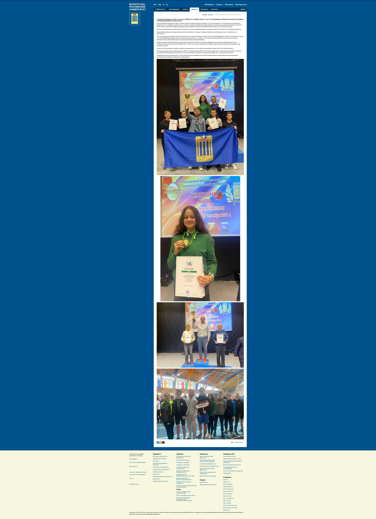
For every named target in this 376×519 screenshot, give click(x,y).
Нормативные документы (161, 469)
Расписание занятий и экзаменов (183, 457)
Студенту (219, 4)
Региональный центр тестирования (230, 467)
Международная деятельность (163, 476)
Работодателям (241, 4)
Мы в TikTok (227, 500)
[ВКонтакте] (158, 442)
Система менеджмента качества (160, 464)
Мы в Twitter (227, 503)
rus (155, 4)
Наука (185, 9)
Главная (204, 14)
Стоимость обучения (183, 464)
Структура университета (161, 467)
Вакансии (226, 510)
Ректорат (156, 461)
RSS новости (133, 466)
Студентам (179, 454)
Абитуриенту (209, 4)
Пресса (225, 479)
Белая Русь (156, 479)
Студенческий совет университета (182, 467)
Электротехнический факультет (206, 457)
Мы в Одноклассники (230, 505)
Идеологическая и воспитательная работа (184, 479)
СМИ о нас (226, 482)
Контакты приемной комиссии (233, 471)
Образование (174, 9)
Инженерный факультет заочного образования (207, 460)
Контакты (204, 9)
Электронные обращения (137, 474)
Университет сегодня (159, 458)
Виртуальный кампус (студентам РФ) (183, 471)
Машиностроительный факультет (207, 469)
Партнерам (229, 4)
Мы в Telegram (227, 484)
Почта (131, 478)
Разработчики (134, 484)
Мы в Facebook (228, 489)
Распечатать (238, 442)
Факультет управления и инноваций (208, 473)
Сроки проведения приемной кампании (232, 461)
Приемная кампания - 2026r (232, 458)
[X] (163, 442)
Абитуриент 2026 (228, 454)
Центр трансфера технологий (185, 495)
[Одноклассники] (160, 442)
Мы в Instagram (228, 498)
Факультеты (204, 454)
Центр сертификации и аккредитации (183, 492)
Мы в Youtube (227, 493)
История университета (160, 456)
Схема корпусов (158, 472)
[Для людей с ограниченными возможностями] (163, 5)
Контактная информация (137, 462)
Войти (243, 9)
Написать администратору (138, 472)
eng (159, 4)
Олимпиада (227, 473)
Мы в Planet (228, 491)
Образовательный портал (208, 484)
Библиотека (203, 482)
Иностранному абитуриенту (232, 464)
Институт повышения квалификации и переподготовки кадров (184, 499)
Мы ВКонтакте (228, 486)
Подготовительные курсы (208, 476)
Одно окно (156, 474)
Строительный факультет (208, 463)
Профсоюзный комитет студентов (183, 482)
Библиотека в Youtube (230, 507)
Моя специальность (229, 456)
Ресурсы (214, 9)
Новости (194, 9)
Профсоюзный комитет (160, 481)
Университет (160, 9)
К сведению (227, 477)
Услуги (178, 489)
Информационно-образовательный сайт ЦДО (185, 475)
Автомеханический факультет (209, 466)
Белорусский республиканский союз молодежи (186, 486)
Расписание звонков (183, 460)
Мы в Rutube (227, 496)
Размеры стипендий (182, 462)
